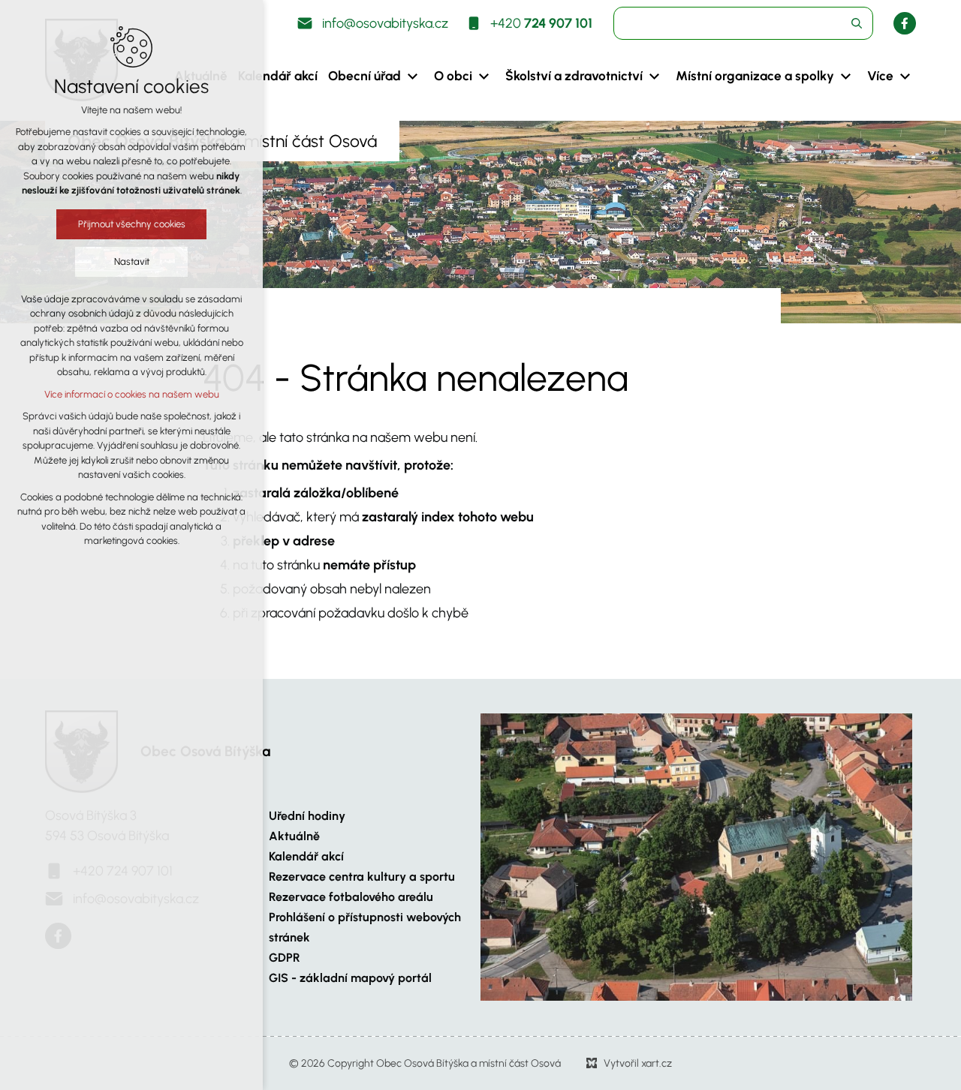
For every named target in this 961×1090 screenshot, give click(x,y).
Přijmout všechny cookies (131, 224)
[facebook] (904, 23)
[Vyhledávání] (743, 23)
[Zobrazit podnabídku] (412, 76)
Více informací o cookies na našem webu (131, 394)
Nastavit (131, 261)
